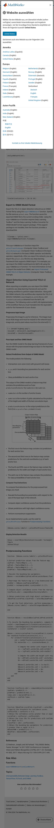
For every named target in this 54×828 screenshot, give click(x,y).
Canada (6, 55)
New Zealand (8, 117)
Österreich (32, 76)
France (5, 86)
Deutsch (34, 90)
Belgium (6, 69)
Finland (6, 83)
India (5, 113)
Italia (5, 93)
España (6, 79)
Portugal (31, 79)
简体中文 (8, 124)
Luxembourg (8, 97)
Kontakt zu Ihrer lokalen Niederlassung (27, 143)
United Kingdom (34, 100)
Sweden (31, 83)
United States (8, 59)
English (33, 93)
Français (34, 97)
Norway (31, 72)
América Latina (9, 52)
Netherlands (33, 69)
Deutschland (8, 76)
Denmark (6, 72)
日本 (4, 131)
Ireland (5, 90)
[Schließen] (50, 5)
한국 (4, 135)
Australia (6, 110)
